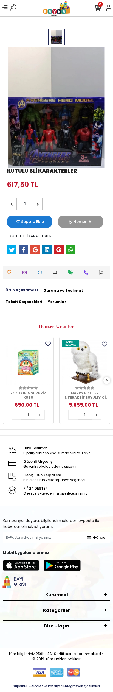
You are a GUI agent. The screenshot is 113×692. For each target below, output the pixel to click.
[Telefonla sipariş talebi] (87, 272)
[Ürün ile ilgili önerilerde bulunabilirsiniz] (103, 272)
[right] (107, 380)
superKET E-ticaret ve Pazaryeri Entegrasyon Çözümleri (56, 686)
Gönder (100, 537)
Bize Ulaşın (56, 626)
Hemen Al (83, 221)
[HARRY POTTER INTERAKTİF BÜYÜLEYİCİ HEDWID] (84, 362)
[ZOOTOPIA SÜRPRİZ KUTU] (28, 362)
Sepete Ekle (32, 221)
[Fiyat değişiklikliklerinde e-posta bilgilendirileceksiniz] (72, 272)
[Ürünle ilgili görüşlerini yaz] (41, 272)
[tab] (21, 290)
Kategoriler (56, 610)
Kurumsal (56, 594)
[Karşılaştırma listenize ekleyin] (56, 272)
